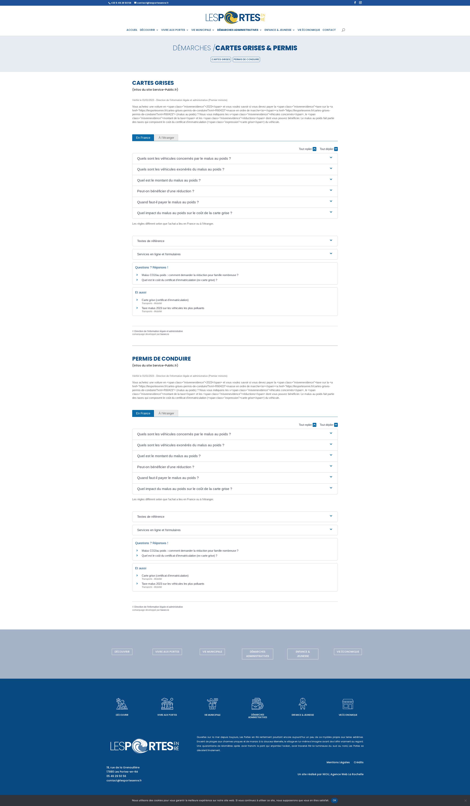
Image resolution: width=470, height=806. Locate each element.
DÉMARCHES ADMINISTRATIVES (237, 30)
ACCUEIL (131, 30)
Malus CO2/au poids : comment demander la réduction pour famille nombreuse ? (190, 275)
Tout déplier (327, 148)
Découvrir (122, 651)
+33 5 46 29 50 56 (121, 2)
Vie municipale (212, 651)
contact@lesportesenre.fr (124, 780)
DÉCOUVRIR (147, 30)
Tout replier (306, 148)
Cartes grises (221, 59)
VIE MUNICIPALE (201, 30)
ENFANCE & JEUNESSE (278, 30)
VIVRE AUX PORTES (173, 30)
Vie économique (348, 651)
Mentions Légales (338, 762)
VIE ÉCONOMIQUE (309, 30)
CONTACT (329, 30)
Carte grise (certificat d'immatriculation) (165, 300)
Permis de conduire (246, 59)
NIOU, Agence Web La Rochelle (343, 774)
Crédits (359, 762)
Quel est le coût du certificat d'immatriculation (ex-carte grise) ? (179, 280)
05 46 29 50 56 (116, 776)
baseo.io (164, 334)
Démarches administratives (257, 654)
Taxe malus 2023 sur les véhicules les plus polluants (173, 308)
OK (334, 800)
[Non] (465, 800)
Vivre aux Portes (167, 651)
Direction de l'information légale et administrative (158, 331)
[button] (235, 158)
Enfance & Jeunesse (303, 654)
